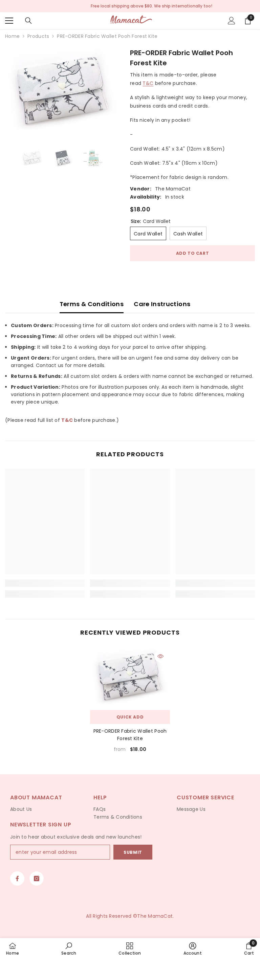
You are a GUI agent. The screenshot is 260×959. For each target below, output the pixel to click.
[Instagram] (36, 878)
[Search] (28, 21)
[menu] (9, 21)
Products (38, 36)
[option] (62, 91)
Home (12, 36)
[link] (45, 583)
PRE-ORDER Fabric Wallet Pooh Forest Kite (130, 735)
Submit (133, 852)
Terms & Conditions (92, 304)
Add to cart (192, 253)
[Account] (231, 20)
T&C (148, 83)
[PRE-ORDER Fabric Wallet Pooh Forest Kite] (130, 677)
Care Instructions (162, 304)
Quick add (130, 717)
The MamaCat (173, 188)
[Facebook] (17, 878)
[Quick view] (160, 656)
